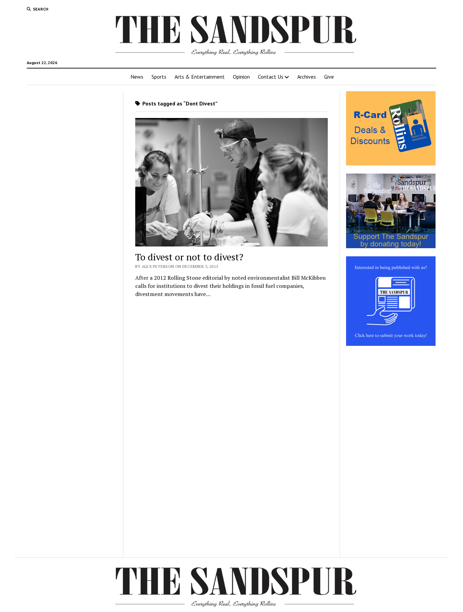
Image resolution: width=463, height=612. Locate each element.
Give (329, 76)
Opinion (241, 76)
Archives (306, 76)
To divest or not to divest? (189, 257)
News (136, 76)
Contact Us (270, 76)
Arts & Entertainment (200, 76)
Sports (159, 76)
